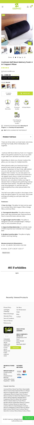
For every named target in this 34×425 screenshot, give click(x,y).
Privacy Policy (7, 307)
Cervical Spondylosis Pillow (16, 391)
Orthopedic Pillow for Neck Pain (13, 394)
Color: (5, 82)
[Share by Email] (24, 57)
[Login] (27, 6)
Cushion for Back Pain (14, 396)
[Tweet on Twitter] (15, 57)
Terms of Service (8, 321)
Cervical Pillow (8, 389)
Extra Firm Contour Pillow (11, 411)
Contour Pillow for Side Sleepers (13, 406)
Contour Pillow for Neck (22, 407)
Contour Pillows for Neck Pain (16, 404)
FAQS (18, 312)
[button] (5, 68)
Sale (3, 15)
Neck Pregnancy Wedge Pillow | (17, 397)
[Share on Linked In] (20, 57)
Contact (19, 317)
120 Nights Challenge (7, 310)
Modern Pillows (8, 402)
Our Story (19, 307)
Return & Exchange (9, 314)
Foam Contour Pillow (22, 409)
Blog (18, 314)
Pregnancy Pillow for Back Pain (13, 399)
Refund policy (7, 323)
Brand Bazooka (17, 421)
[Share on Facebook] (13, 57)
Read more (6, 253)
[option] (17, 30)
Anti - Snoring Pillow (22, 392)
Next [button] (31, 29)
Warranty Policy (8, 316)
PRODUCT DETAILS (9, 137)
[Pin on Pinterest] (17, 57)
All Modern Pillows (18, 402)
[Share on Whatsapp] (22, 57)
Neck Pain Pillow (18, 389)
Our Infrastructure (21, 310)
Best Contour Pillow (9, 409)
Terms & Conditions (9, 318)
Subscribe (16, 348)
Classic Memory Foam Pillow (16, 401)
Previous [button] (2, 29)
